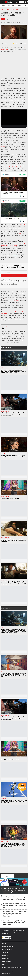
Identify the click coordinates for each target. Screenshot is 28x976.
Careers (3, 964)
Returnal (6, 299)
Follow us (16, 43)
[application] (14, 117)
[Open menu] (2, 2)
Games (3, 9)
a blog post (16, 256)
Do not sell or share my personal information (12, 967)
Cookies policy (5, 955)
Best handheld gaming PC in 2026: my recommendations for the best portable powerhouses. (14, 922)
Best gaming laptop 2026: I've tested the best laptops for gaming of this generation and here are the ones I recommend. (14, 914)
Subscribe (21, 2)
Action (7, 9)
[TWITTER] (3, 328)
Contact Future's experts (7, 946)
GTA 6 (19, 5)
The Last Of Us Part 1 (15, 9)
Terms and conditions (7, 949)
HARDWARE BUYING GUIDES (7, 875)
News (3, 19)
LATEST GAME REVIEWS (20, 876)
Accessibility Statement (7, 961)
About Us (4, 943)
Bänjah (21, 233)
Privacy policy (5, 952)
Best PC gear (11, 5)
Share (5, 43)
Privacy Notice (19, 280)
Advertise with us (6, 958)
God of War (16, 300)
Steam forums (20, 167)
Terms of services (17, 279)
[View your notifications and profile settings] (13, 2)
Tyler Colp (9, 19)
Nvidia (3, 146)
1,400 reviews (22, 224)
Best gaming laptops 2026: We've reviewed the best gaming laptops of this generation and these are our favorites (15, 897)
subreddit (10, 167)
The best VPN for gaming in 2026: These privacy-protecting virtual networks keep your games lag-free (14, 890)
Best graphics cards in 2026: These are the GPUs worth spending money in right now (15, 905)
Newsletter (24, 43)
